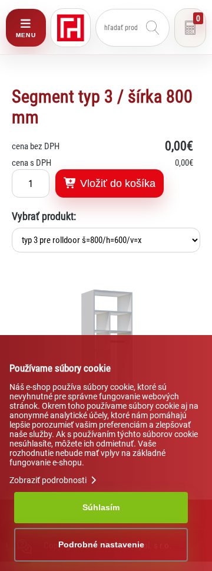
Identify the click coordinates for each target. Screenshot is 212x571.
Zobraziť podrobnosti (48, 480)
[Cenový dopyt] (190, 28)
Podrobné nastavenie (101, 544)
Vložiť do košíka (116, 183)
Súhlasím (101, 507)
